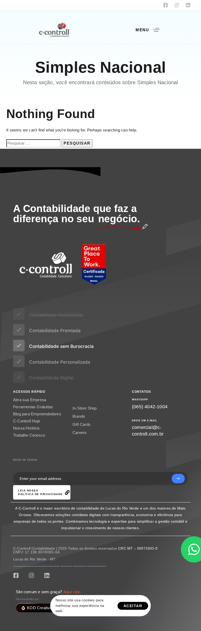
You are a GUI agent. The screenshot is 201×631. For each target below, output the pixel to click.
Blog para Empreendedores (37, 416)
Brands (78, 421)
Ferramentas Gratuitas (33, 409)
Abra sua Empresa (29, 402)
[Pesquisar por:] (33, 143)
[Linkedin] (188, 5)
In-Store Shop (84, 413)
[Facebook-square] (165, 5)
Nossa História (26, 430)
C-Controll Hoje (26, 423)
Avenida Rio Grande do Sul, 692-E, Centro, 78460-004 (59, 565)
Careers (79, 438)
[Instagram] (176, 5)
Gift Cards (81, 429)
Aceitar (133, 606)
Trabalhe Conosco (29, 438)
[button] (149, 30)
